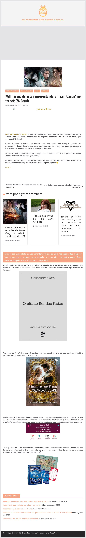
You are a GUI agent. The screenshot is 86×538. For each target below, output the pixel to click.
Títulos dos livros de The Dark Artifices (43, 218)
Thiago (25, 105)
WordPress (54, 533)
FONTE (7, 167)
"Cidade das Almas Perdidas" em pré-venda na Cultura (24, 186)
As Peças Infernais (12, 91)
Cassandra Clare (26, 91)
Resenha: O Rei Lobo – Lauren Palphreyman (20, 519)
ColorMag (41, 533)
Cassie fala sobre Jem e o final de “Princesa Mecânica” (62, 186)
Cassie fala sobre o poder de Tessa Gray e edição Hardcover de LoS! (15, 232)
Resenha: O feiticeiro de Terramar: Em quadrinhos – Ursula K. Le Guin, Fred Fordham (37, 512)
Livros (37, 91)
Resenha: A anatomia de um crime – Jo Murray (22, 505)
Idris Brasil (22, 533)
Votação (45, 91)
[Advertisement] (43, 43)
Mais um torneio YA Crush (16, 134)
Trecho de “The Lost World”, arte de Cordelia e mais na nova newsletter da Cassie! (71, 224)
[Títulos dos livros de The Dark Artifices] (43, 200)
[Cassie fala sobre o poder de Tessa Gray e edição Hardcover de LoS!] (15, 200)
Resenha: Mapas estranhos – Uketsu (18, 509)
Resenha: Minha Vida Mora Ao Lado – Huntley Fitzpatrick (26, 501)
